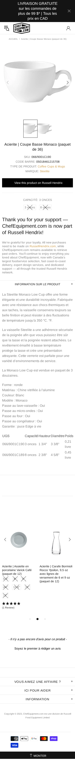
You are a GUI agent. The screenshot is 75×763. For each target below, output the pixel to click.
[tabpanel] (19, 568)
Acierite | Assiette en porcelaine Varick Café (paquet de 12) (17, 570)
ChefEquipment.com (21, 28)
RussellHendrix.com (43, 246)
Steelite (45, 171)
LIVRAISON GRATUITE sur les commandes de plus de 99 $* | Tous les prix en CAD (38, 11)
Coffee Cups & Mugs (51, 166)
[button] (18, 605)
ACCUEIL (13, 39)
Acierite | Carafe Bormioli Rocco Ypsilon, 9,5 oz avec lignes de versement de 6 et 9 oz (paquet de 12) (56, 574)
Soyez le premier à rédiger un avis (37, 648)
